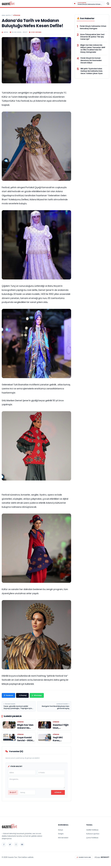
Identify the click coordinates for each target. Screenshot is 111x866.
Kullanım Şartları (92, 834)
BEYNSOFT (105, 857)
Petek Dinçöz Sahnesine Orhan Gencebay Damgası (93, 27)
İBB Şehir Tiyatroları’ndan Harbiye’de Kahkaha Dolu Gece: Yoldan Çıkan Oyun (92, 71)
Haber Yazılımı (85, 857)
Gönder (58, 792)
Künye (60, 830)
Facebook (9, 695)
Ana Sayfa (6, 15)
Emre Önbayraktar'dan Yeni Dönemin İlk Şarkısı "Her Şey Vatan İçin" (92, 36)
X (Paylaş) (23, 695)
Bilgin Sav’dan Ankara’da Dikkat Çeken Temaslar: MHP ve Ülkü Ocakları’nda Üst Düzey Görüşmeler (92, 48)
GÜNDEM (16, 15)
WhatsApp (38, 695)
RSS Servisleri (63, 838)
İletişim (61, 834)
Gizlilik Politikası (92, 830)
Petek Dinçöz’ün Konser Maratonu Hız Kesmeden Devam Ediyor (91, 60)
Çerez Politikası (92, 838)
